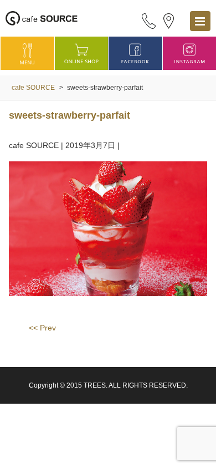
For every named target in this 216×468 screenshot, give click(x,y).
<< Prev (42, 327)
